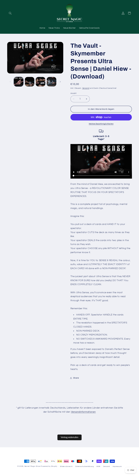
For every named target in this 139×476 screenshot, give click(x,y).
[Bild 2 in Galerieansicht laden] (29, 81)
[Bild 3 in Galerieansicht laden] (40, 81)
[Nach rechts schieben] (60, 82)
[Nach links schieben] (10, 82)
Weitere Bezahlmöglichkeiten (101, 124)
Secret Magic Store (32, 466)
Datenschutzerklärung (84, 466)
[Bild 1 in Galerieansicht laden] (18, 81)
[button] (10, 13)
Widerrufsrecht (66, 466)
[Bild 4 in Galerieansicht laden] (51, 81)
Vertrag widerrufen (69, 437)
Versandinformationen (83, 412)
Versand (85, 88)
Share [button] (76, 378)
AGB (98, 466)
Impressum (117, 466)
